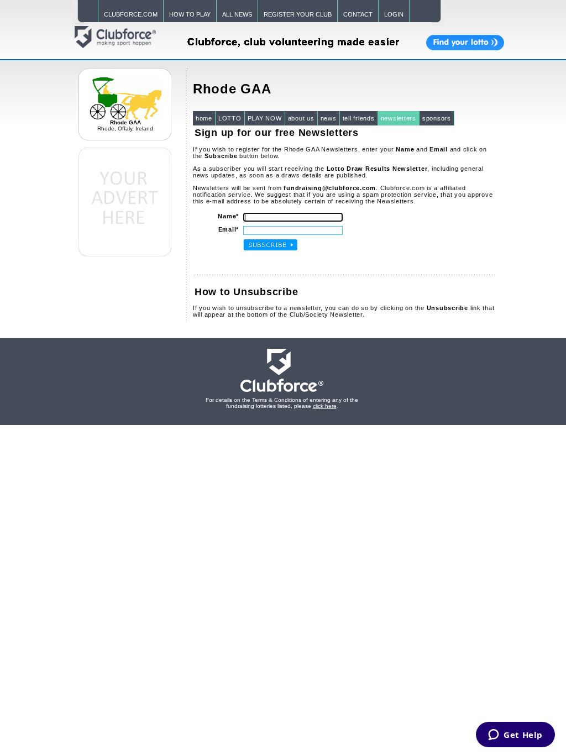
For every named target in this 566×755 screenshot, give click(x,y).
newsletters (398, 118)
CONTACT (358, 14)
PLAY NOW (265, 118)
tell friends (359, 118)
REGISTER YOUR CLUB (298, 14)
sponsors (436, 118)
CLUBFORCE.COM (131, 14)
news (329, 118)
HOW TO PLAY (190, 14)
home (204, 118)
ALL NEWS (237, 14)
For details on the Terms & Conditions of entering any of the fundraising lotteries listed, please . (282, 403)
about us (301, 118)
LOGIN (393, 14)
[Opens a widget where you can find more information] (515, 735)
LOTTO (230, 118)
